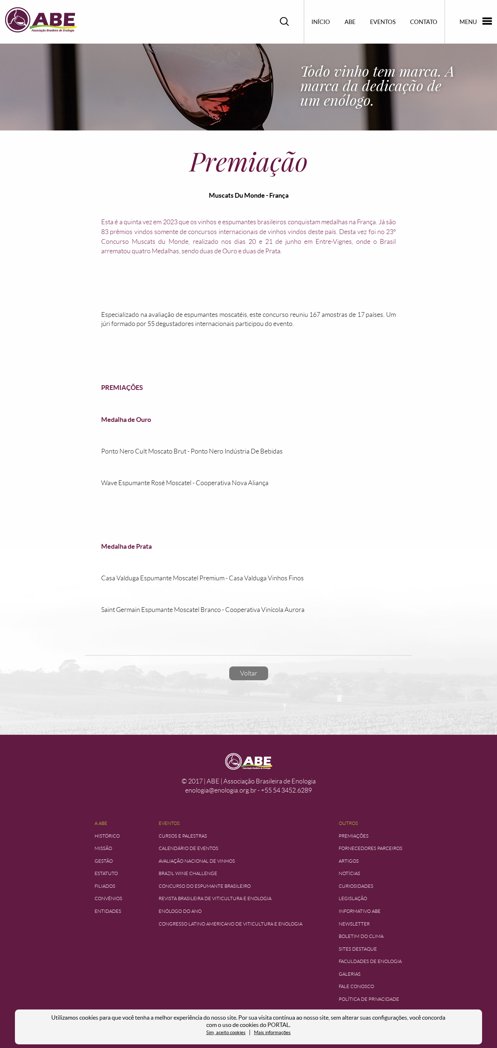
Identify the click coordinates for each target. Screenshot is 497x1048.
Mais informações (272, 1032)
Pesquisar (284, 21)
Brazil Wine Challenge (188, 873)
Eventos (382, 22)
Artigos (349, 861)
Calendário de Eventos (188, 848)
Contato (423, 22)
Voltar (248, 673)
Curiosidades (356, 886)
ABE (350, 22)
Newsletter (354, 924)
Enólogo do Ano (180, 911)
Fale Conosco (356, 986)
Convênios (108, 898)
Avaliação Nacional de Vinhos (197, 861)
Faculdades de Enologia (370, 961)
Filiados (105, 886)
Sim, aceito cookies (226, 1032)
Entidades (108, 911)
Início (320, 22)
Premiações (354, 836)
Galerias (350, 974)
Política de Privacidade (369, 999)
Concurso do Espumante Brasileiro (205, 886)
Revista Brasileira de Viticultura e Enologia (215, 898)
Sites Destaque (358, 949)
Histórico (107, 836)
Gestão (104, 861)
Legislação (353, 898)
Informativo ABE (360, 911)
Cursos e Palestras (183, 836)
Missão (103, 848)
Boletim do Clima (361, 936)
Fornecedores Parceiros (370, 848)
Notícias (349, 873)
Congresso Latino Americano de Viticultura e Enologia (230, 924)
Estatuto (106, 873)
